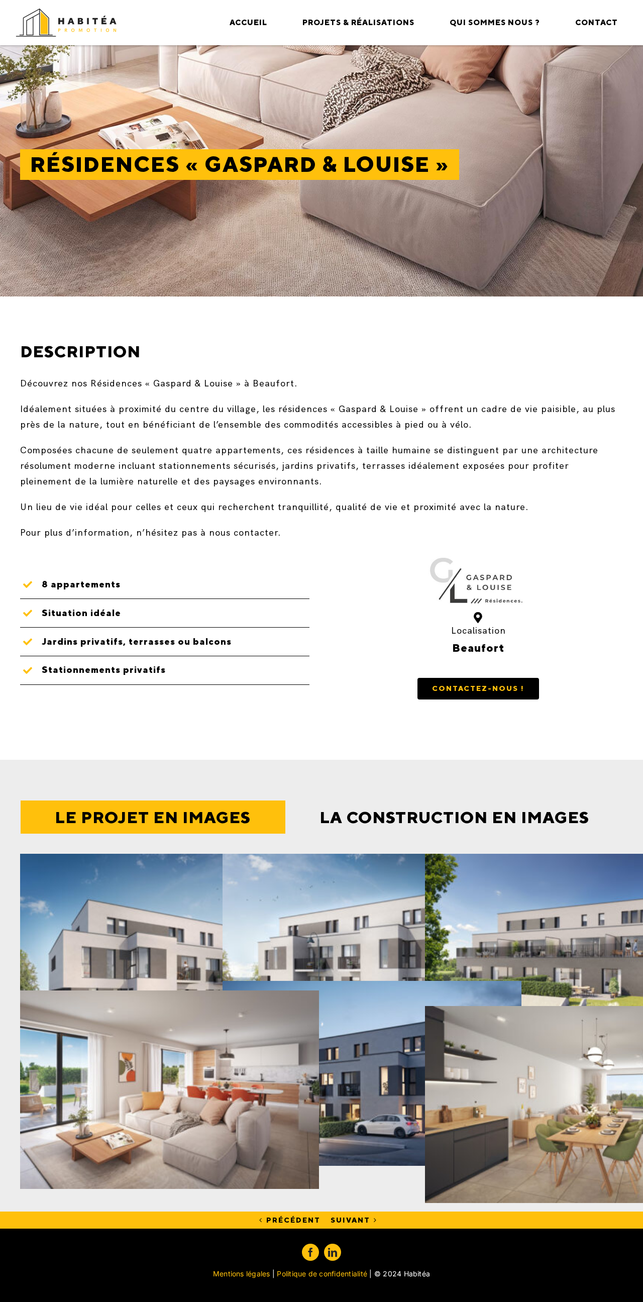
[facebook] (310, 1252)
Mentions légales (241, 1273)
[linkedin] (332, 1252)
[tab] (153, 817)
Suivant (350, 1220)
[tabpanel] (321, 995)
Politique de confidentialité (322, 1273)
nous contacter (243, 532)
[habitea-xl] (66, 12)
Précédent (293, 1220)
